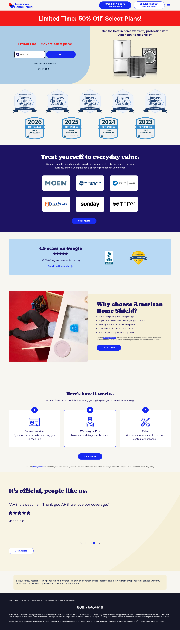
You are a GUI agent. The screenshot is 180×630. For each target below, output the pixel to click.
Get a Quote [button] (90, 456)
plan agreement (109, 338)
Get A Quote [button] (21, 551)
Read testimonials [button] (58, 266)
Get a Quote (84, 221)
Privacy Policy (13, 600)
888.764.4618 (90, 607)
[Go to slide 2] (93, 543)
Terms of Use (25, 600)
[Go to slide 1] (87, 543)
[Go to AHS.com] (21, 5)
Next (61, 54)
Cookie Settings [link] (37, 600)
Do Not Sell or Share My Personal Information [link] (60, 600)
